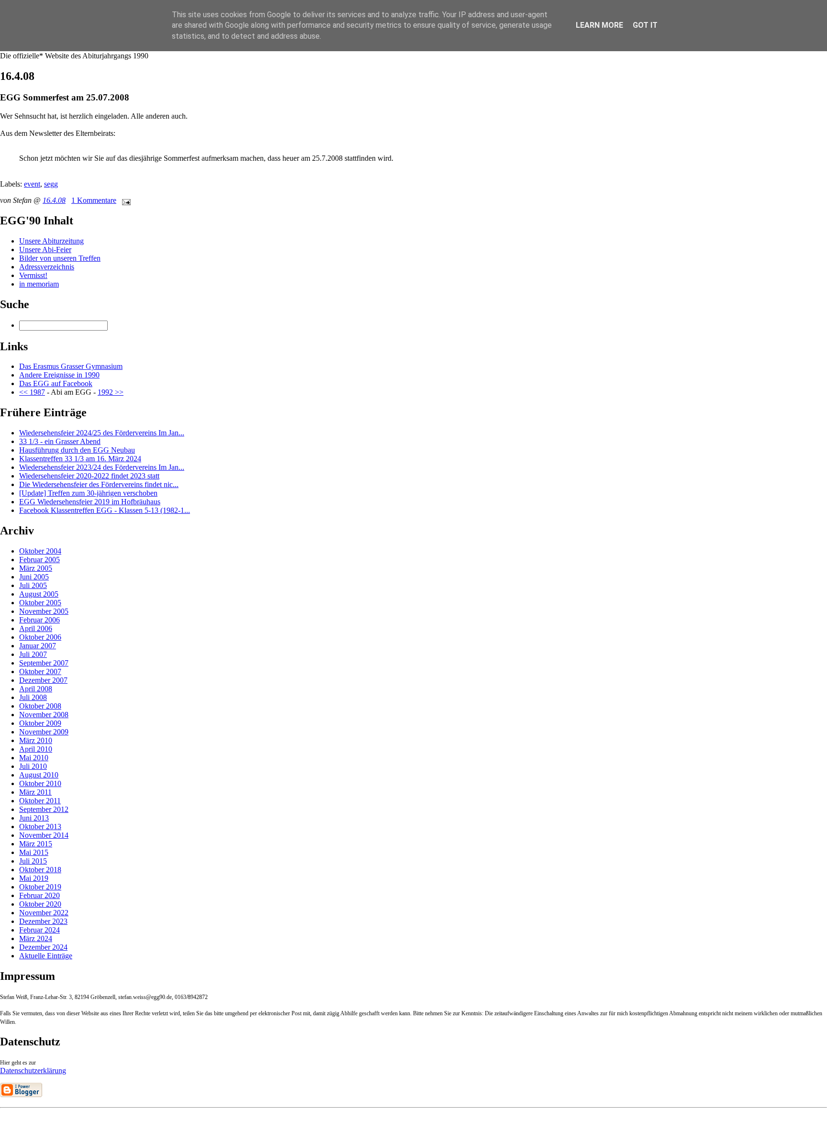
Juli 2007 (33, 654)
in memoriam (39, 284)
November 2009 (43, 732)
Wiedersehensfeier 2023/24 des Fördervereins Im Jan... (101, 467)
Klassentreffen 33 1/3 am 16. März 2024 (80, 459)
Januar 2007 (37, 646)
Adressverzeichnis (46, 267)
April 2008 (35, 689)
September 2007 (43, 663)
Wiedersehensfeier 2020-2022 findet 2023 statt (89, 476)
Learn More (599, 25)
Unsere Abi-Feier (45, 249)
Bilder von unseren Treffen (60, 258)
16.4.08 (54, 200)
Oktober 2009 (40, 723)
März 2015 (35, 844)
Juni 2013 (34, 818)
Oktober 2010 (40, 783)
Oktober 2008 (40, 706)
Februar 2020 (39, 895)
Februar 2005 (39, 559)
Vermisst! (33, 275)
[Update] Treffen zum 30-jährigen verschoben (88, 493)
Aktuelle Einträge (45, 956)
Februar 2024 (39, 930)
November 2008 (43, 714)
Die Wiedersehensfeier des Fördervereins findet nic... (99, 484)
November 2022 (43, 913)
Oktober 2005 (40, 603)
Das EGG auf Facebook (55, 383)
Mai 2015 (33, 852)
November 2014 (43, 835)
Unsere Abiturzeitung (51, 241)
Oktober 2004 (40, 551)
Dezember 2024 (43, 947)
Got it (645, 25)
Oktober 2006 (40, 637)
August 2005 (38, 594)
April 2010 (35, 749)
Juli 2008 (33, 697)
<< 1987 (32, 392)
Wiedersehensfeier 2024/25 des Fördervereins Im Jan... (101, 433)
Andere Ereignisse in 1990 (59, 375)
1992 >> (110, 392)
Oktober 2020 (40, 904)
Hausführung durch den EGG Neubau (77, 450)
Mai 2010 (33, 758)
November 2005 (43, 611)
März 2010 (35, 740)
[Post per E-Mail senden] (124, 200)
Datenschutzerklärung (33, 1070)
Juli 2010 (33, 766)
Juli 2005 (33, 585)
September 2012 (43, 809)
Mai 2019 (33, 878)
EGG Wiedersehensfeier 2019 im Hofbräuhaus (89, 502)
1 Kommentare (93, 200)
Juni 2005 (34, 577)
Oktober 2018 (40, 870)
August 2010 (38, 775)
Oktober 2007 (40, 671)
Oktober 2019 (40, 887)
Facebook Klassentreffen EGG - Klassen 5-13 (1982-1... (104, 510)
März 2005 (35, 568)
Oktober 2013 (40, 826)
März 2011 (35, 792)
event (32, 184)
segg (51, 184)
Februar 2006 (39, 620)
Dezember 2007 (43, 680)
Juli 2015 (33, 861)
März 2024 (35, 938)
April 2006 (35, 628)
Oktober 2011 (40, 801)
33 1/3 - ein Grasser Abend (60, 441)
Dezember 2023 (43, 921)
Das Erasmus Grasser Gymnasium (71, 366)
